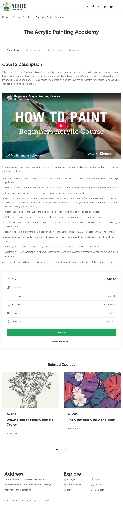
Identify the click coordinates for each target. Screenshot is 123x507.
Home (5, 17)
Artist (28, 17)
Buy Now (61, 332)
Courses (17, 17)
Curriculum (33, 50)
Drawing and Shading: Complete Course (30, 422)
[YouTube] (111, 6)
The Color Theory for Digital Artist (92, 420)
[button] (57, 449)
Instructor (54, 50)
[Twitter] (9, 493)
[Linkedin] (105, 6)
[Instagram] (99, 6)
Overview (12, 50)
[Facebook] (93, 6)
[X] (87, 6)
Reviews (74, 50)
